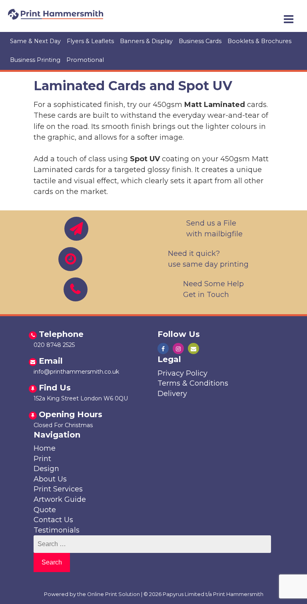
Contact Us (53, 519)
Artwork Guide (60, 499)
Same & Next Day (35, 41)
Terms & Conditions (192, 383)
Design (46, 468)
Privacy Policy (182, 373)
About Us (50, 479)
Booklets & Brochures (259, 41)
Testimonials (57, 530)
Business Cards (200, 41)
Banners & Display (146, 41)
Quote (45, 509)
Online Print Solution (113, 594)
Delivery (172, 393)
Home (45, 448)
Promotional (85, 59)
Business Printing (35, 59)
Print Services (58, 489)
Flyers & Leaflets (90, 41)
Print (42, 458)
